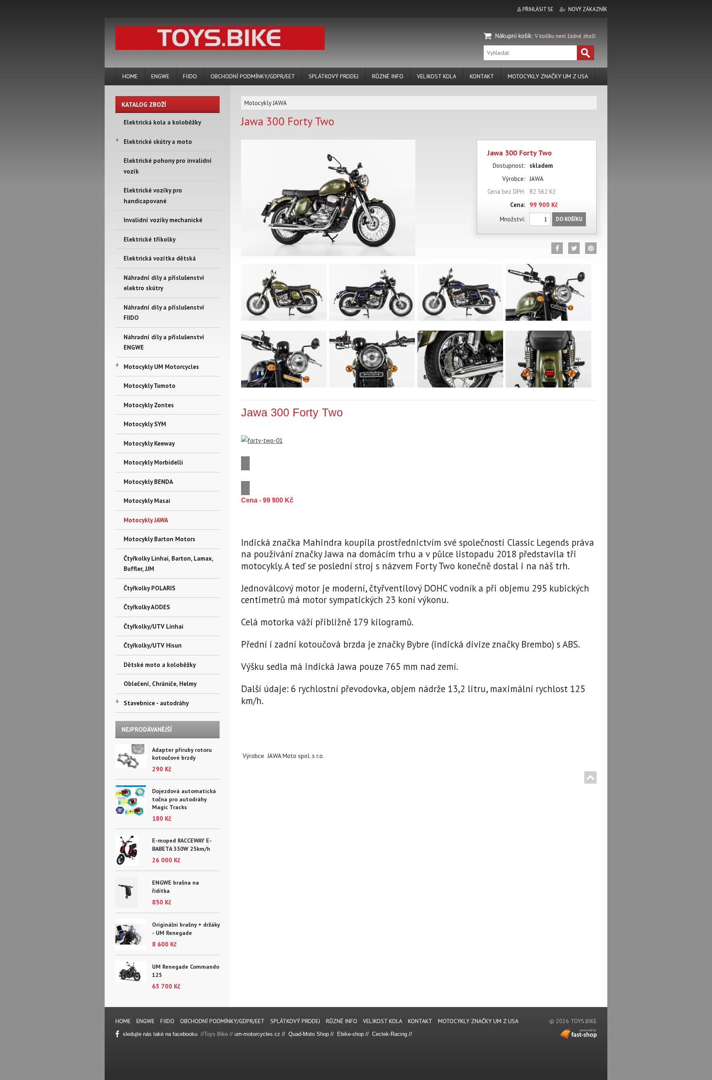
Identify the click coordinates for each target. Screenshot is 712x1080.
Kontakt (482, 76)
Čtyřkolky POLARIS (150, 588)
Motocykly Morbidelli (153, 462)
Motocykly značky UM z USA (548, 76)
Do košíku (569, 219)
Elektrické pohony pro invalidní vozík (168, 166)
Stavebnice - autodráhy (156, 703)
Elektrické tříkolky (150, 239)
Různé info (387, 76)
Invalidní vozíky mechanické (163, 220)
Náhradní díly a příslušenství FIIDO (164, 312)
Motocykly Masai (147, 501)
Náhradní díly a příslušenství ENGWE (164, 342)
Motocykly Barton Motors (159, 539)
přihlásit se (537, 9)
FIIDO (190, 76)
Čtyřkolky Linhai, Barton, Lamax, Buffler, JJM (168, 563)
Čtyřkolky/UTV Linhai (153, 626)
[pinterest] (591, 248)
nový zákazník (587, 9)
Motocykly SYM (145, 424)
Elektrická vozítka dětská (160, 258)
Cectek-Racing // (392, 1034)
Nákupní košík (513, 36)
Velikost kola (436, 76)
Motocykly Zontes (149, 405)
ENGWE (160, 76)
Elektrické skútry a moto (158, 142)
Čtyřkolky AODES (147, 607)
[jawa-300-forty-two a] (328, 145)
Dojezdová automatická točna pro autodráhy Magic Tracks (184, 799)
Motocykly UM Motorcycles (161, 367)
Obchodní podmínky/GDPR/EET (253, 76)
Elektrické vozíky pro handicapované (153, 195)
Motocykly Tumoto (150, 386)
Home (130, 76)
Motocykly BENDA (148, 482)
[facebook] (557, 248)
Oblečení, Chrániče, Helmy (160, 684)
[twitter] (574, 248)
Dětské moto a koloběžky (160, 665)
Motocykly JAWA (146, 520)
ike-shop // (358, 1034)
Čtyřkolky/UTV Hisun (153, 645)
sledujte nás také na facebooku (161, 1034)
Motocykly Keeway (149, 443)
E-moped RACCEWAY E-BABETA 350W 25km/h (182, 844)
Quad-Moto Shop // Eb (316, 1034)
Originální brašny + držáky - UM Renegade (186, 929)
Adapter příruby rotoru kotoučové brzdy (182, 754)
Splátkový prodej (333, 76)
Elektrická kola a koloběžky (162, 122)
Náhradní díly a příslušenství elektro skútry (164, 283)
